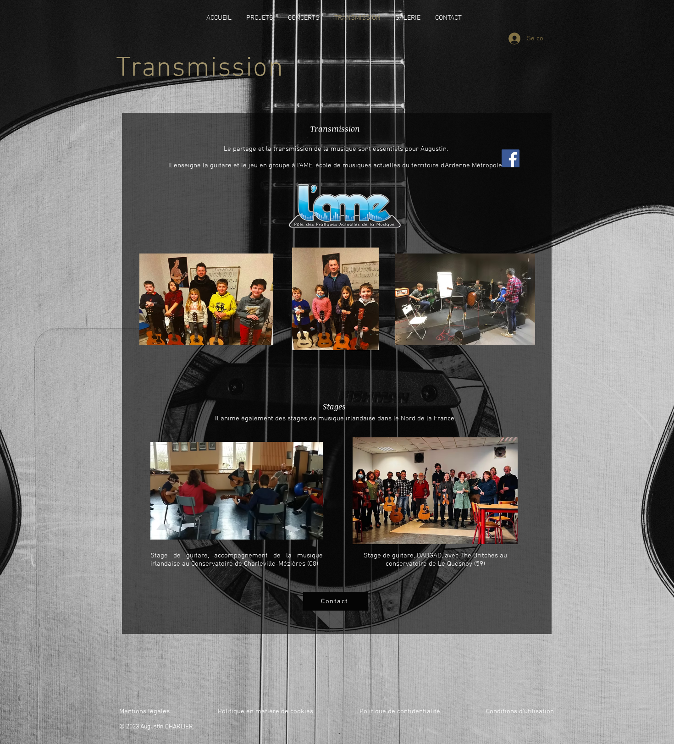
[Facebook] (510, 158)
